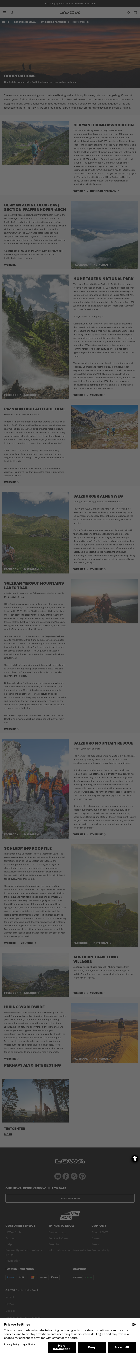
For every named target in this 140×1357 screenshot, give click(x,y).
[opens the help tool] (134, 1158)
